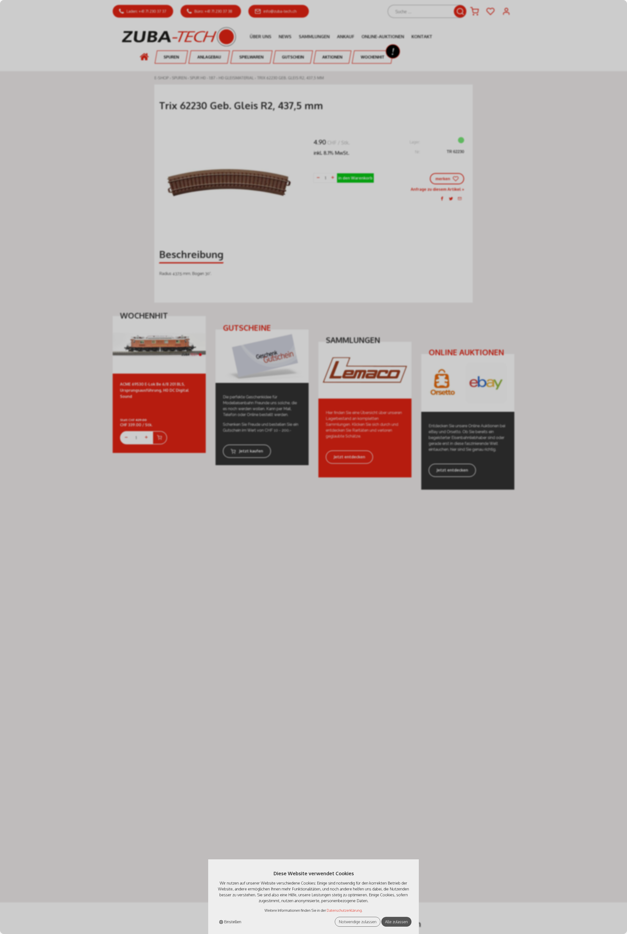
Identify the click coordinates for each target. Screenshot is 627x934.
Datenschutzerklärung (344, 910)
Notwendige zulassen (357, 921)
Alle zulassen (396, 921)
